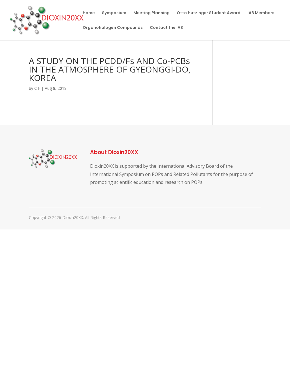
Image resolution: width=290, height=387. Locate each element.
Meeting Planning (151, 13)
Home (89, 13)
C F (37, 88)
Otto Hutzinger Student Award (208, 13)
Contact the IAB (166, 27)
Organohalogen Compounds (113, 27)
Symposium (114, 13)
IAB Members (261, 13)
